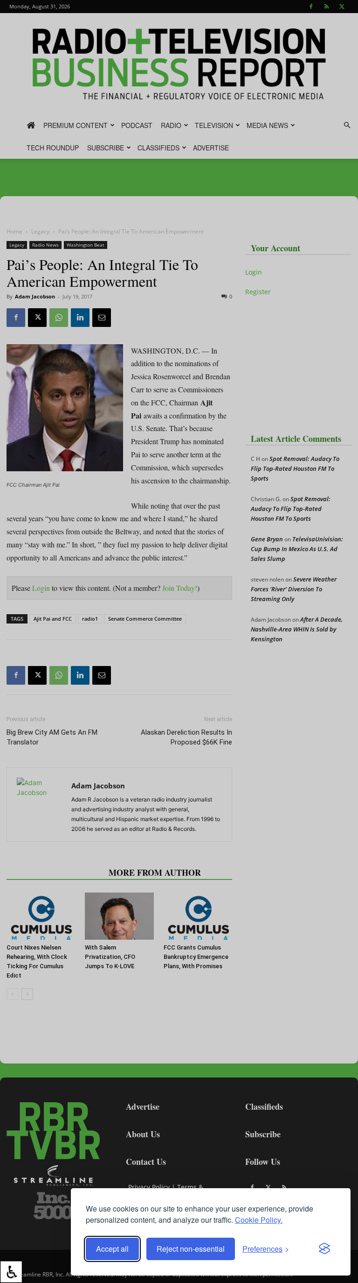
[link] (11, 1272)
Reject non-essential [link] (191, 1248)
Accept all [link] (112, 1248)
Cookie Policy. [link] (258, 1219)
